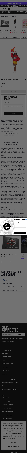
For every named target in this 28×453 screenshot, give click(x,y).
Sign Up (20, 232)
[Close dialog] (26, 219)
